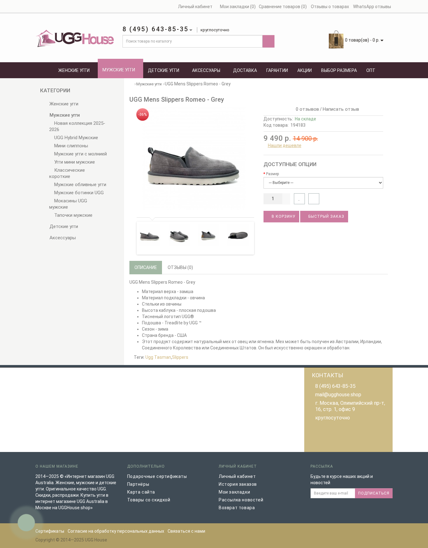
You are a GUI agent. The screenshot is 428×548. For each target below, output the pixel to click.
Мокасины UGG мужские (68, 204)
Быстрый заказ (325, 216)
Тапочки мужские (72, 215)
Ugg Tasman (158, 357)
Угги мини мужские (74, 162)
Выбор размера (339, 70)
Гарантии (277, 70)
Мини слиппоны (70, 146)
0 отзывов (306, 109)
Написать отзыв (341, 109)
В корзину (282, 216)
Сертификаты (49, 531)
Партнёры (138, 484)
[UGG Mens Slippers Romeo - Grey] (194, 158)
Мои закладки (234, 492)
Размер (272, 174)
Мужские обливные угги (79, 184)
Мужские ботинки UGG (78, 192)
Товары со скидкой (148, 499)
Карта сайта (141, 492)
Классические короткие (67, 173)
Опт (370, 70)
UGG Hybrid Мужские (75, 137)
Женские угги (74, 70)
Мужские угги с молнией (80, 154)
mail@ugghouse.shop (338, 395)
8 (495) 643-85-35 (335, 386)
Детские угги (163, 70)
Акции (304, 70)
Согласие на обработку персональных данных (116, 531)
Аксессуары (206, 70)
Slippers (180, 357)
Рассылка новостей (241, 499)
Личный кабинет (237, 476)
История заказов (238, 484)
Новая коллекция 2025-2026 (77, 126)
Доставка (245, 70)
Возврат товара (237, 507)
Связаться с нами (186, 531)
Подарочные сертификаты (157, 476)
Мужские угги (118, 69)
